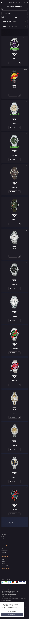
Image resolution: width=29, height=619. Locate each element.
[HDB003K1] (14, 44)
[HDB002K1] (14, 109)
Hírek (2, 559)
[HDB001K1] (14, 141)
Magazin (3, 561)
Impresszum (4, 577)
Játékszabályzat (4, 576)
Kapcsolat (3, 552)
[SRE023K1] (14, 431)
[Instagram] (26, 607)
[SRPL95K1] (14, 495)
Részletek (12, 63)
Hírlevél (3, 563)
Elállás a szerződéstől (6, 579)
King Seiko (3, 534)
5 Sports (3, 541)
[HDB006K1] (14, 270)
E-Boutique (3, 548)
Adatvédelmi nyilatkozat (6, 574)
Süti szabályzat (11, 607)
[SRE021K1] (14, 463)
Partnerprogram (4, 565)
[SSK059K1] (14, 302)
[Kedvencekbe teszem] (19, 63)
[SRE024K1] (14, 398)
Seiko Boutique (4, 550)
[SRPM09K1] (14, 334)
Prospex (3, 538)
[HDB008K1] (14, 205)
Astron (2, 536)
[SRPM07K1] (14, 366)
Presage (3, 540)
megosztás (20, 17)
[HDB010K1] (14, 76)
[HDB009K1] (14, 173)
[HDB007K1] (14, 237)
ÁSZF (2, 572)
